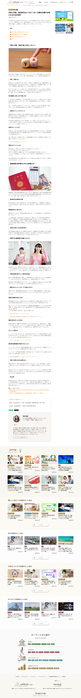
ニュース (9, 612)
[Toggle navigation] (72, 2)
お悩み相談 (56, 668)
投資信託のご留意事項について (16, 399)
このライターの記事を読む (19, 437)
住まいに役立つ (61, 485)
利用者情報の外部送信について (54, 676)
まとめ (13, 39)
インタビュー (59, 660)
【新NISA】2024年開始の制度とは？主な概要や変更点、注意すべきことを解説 (26, 393)
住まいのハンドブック (36, 644)
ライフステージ (54, 2)
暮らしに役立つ (19, 5)
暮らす (53, 644)
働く (36, 660)
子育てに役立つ (44, 485)
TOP (8, 5)
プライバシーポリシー (42, 676)
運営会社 (64, 676)
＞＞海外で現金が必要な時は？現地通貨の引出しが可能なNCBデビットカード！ (25, 316)
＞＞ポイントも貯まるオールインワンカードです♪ (19, 340)
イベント (41, 652)
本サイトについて (25, 676)
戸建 (48, 644)
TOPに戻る (17, 676)
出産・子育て (45, 660)
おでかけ (46, 2)
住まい (40, 2)
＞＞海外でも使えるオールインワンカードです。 (18, 313)
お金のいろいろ (63, 2)
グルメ (33, 652)
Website (17, 424)
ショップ (52, 652)
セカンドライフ (28, 513)
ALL (29, 644)
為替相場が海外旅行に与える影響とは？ (20, 34)
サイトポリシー (33, 676)
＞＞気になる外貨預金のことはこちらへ (17, 141)
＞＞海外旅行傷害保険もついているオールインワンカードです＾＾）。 (23, 356)
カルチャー (27, 612)
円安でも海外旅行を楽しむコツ (18, 36)
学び (33, 660)
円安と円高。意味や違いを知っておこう (20, 32)
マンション (44, 644)
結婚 (40, 660)
